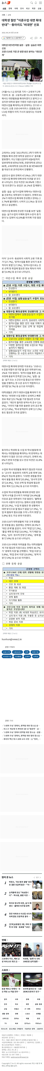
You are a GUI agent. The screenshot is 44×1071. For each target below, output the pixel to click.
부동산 (16, 1009)
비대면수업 (7, 656)
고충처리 (40, 1029)
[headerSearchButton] (32, 2)
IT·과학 (27, 1009)
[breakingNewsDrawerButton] (36, 2)
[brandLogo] (6, 2)
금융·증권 (38, 1004)
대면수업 (35, 652)
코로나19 (6, 652)
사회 (3, 15)
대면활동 (18, 656)
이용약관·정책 (30, 1029)
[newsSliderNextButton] (40, 877)
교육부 (27, 656)
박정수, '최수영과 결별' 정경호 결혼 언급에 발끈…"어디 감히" (20, 885)
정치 (5, 999)
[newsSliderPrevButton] (34, 877)
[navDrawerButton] (40, 3)
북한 (27, 1004)
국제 (38, 999)
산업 (5, 1009)
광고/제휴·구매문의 (16, 1029)
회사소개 (4, 1029)
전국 (5, 1004)
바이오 (38, 1009)
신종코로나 (17, 652)
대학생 (35, 656)
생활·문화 (5, 1014)
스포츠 (5, 970)
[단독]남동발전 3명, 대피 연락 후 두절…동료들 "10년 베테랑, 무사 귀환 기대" (20, 927)
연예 (4, 940)
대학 (26, 652)
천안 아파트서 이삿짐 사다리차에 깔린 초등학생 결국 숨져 (20, 917)
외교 (16, 1004)
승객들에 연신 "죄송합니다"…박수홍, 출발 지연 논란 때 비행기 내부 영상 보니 (20, 895)
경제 (27, 999)
